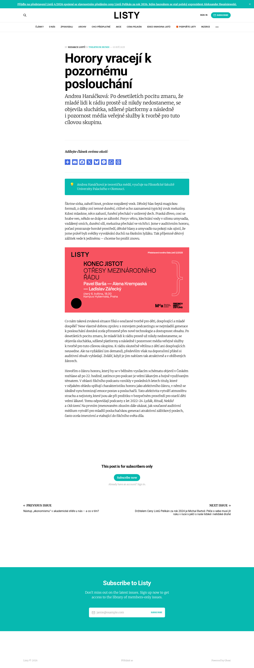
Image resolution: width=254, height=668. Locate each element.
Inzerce (205, 27)
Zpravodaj (67, 27)
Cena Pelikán (134, 27)
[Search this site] (24, 15)
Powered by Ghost (221, 660)
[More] (217, 27)
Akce (118, 27)
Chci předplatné (101, 27)
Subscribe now (127, 477)
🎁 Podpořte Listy (186, 27)
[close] (250, 4)
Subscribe (222, 15)
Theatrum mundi (99, 47)
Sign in (204, 15)
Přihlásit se (127, 660)
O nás (52, 27)
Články (39, 27)
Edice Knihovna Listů (158, 27)
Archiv (82, 27)
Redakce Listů (76, 47)
